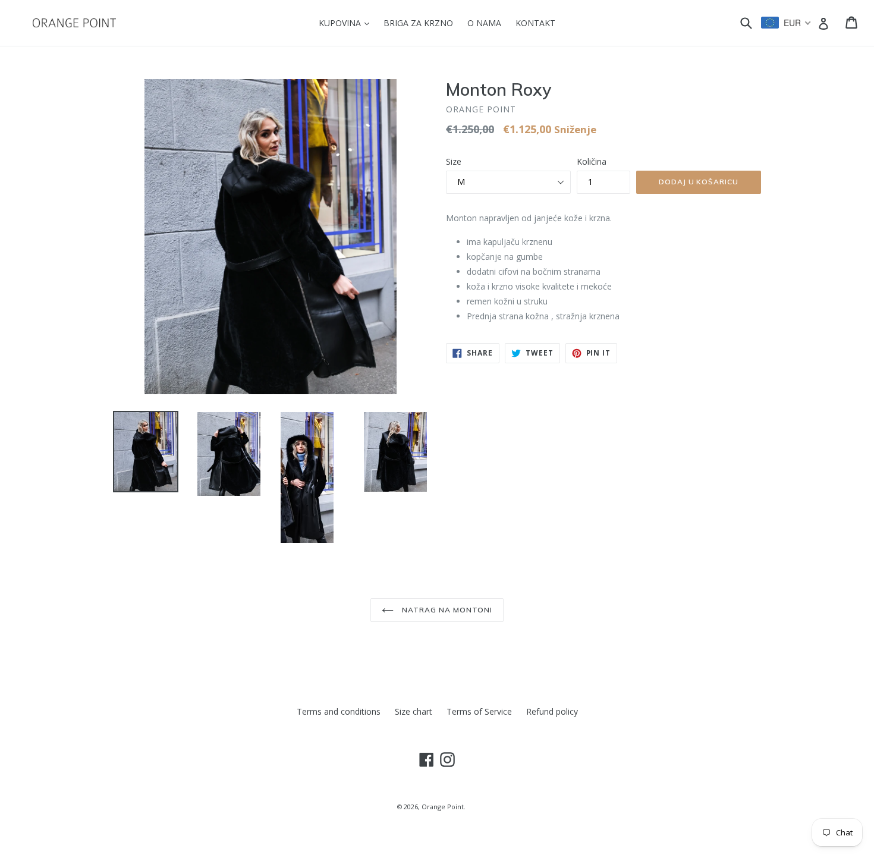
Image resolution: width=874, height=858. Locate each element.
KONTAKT (535, 23)
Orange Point (443, 806)
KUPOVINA (347, 23)
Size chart (413, 711)
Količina (591, 161)
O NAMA (484, 23)
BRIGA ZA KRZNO (418, 23)
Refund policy (552, 711)
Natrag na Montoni (446, 609)
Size (453, 161)
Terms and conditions (339, 711)
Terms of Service (479, 711)
